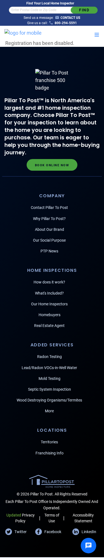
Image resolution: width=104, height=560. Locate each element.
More (49, 411)
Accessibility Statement (83, 518)
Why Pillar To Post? (49, 218)
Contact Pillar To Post (49, 207)
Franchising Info (49, 453)
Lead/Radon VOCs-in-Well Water (49, 367)
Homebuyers (49, 315)
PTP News (49, 251)
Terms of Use (51, 518)
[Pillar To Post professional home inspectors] (23, 31)
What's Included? (49, 293)
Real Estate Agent (49, 325)
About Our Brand (49, 229)
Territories (49, 442)
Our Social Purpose (49, 240)
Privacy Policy (20, 518)
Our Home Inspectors (49, 304)
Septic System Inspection (49, 389)
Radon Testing (49, 356)
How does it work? (49, 282)
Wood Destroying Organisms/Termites (49, 400)
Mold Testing (49, 378)
